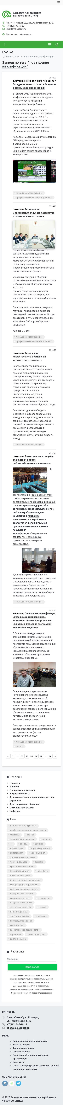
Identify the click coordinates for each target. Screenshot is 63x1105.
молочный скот (38, 853)
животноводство (36, 934)
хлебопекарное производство (25, 930)
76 (50, 756)
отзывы (42, 907)
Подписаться (32, 967)
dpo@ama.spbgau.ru (16, 29)
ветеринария (44, 898)
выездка (39, 862)
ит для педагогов (18, 912)
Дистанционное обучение (24, 804)
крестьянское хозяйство (22, 866)
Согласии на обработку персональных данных (31, 993)
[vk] (5, 1083)
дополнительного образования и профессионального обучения (32, 128)
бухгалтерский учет (19, 871)
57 (22, 756)
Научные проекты (20, 793)
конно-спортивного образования (31, 151)
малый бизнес (17, 925)
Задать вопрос (21, 1044)
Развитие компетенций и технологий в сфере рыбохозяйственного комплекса (33, 460)
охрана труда (16, 848)
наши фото (42, 871)
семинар (39, 844)
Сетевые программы (22, 807)
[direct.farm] (12, 1083)
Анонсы (14, 786)
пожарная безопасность (22, 893)
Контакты (18, 1062)
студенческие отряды (21, 903)
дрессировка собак (19, 916)
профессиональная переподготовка (34, 197)
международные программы (24, 884)
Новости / (50, 80)
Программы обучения (22, 790)
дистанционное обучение (22, 857)
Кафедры (15, 811)
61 (41, 756)
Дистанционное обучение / (28, 80)
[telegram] (18, 1083)
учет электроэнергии (20, 907)
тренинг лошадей (18, 862)
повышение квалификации (29, 193)
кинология (41, 916)
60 (36, 756)
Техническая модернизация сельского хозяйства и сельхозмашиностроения (33, 213)
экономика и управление (22, 839)
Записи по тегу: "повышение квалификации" (25, 64)
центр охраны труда (20, 875)
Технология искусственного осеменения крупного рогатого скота (29, 357)
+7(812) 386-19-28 (15, 26)
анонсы (23, 844)
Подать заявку (21, 1051)
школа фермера (18, 939)
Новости (15, 783)
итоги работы (45, 113)
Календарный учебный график (30, 1041)
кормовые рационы (40, 848)
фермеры (14, 835)
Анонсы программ (23, 1048)
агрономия (15, 934)
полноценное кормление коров (25, 880)
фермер (46, 839)
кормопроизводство (20, 898)
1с (11, 844)
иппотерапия (16, 853)
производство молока (21, 921)
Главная (7, 52)
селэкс (19, 746)
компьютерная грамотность (24, 889)
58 (27, 756)
